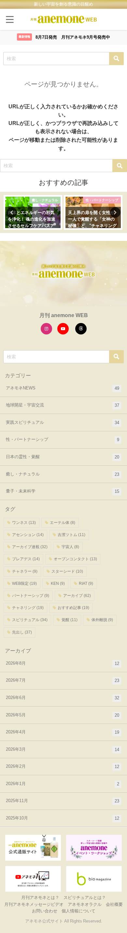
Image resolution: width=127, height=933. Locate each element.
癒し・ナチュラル (62, 474)
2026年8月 (62, 663)
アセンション (28, 535)
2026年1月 (62, 783)
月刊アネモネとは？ (40, 897)
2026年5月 (62, 715)
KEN (58, 583)
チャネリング (28, 608)
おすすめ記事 (73, 608)
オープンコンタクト (75, 559)
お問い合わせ (44, 911)
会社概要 (114, 904)
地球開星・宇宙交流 (62, 405)
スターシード (67, 571)
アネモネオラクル (85, 904)
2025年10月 (62, 818)
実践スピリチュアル (62, 422)
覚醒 (70, 620)
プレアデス (26, 559)
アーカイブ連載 (30, 547)
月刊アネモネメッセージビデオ (34, 904)
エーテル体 (62, 523)
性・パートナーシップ (62, 439)
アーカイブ (77, 596)
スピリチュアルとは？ (85, 897)
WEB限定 (24, 583)
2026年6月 (62, 697)
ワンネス (24, 523)
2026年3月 (62, 749)
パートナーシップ (30, 596)
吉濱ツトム (71, 535)
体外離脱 (102, 620)
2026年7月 (62, 680)
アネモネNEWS (62, 388)
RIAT (86, 583)
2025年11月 (62, 800)
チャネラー (24, 571)
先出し (22, 632)
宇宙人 (70, 547)
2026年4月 (62, 732)
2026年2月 (62, 766)
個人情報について (78, 911)
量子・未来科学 (62, 491)
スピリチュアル (30, 620)
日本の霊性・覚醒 (62, 457)
